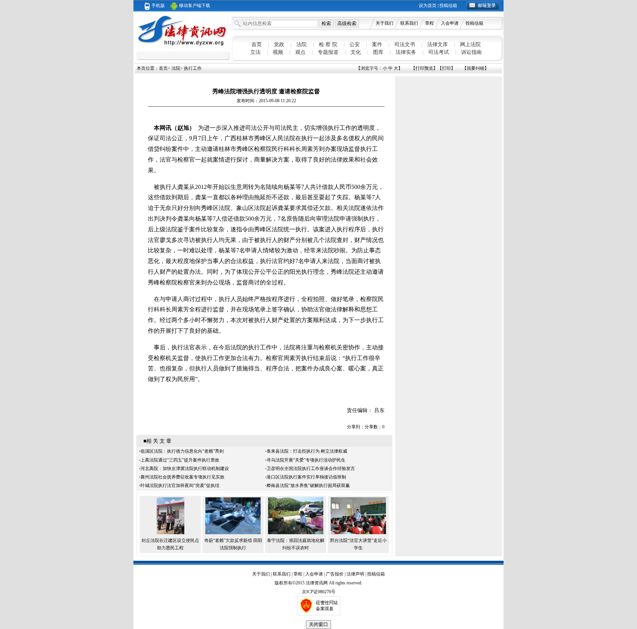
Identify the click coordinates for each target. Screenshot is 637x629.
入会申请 (450, 23)
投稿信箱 (448, 5)
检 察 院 (328, 44)
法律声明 (355, 574)
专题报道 (328, 52)
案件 (377, 44)
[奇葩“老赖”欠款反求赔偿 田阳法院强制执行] (233, 532)
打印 (446, 68)
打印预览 (424, 68)
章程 (429, 23)
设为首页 (427, 5)
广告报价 (335, 574)
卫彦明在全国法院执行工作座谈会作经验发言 (311, 468)
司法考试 (438, 52)
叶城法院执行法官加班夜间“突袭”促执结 (179, 485)
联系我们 (409, 23)
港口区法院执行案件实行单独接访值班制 (306, 477)
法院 (301, 44)
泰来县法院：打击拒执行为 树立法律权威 (307, 451)
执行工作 (193, 68)
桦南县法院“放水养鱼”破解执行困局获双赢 (308, 485)
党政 (279, 44)
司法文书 (404, 44)
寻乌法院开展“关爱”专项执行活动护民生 (306, 460)
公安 (354, 44)
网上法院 (470, 44)
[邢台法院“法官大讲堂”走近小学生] (358, 532)
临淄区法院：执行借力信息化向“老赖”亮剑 (182, 451)
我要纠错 (475, 68)
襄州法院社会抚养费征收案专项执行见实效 (182, 477)
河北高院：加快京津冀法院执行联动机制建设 (184, 468)
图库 (378, 52)
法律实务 (406, 52)
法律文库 (437, 44)
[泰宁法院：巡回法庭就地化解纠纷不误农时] (295, 532)
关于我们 (384, 23)
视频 (278, 52)
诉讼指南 (471, 52)
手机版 (158, 5)
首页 (256, 44)
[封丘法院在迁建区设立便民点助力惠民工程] (170, 532)
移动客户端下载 (194, 5)
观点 (300, 52)
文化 (356, 52)
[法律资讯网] (182, 46)
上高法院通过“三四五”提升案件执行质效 (179, 460)
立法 (255, 52)
